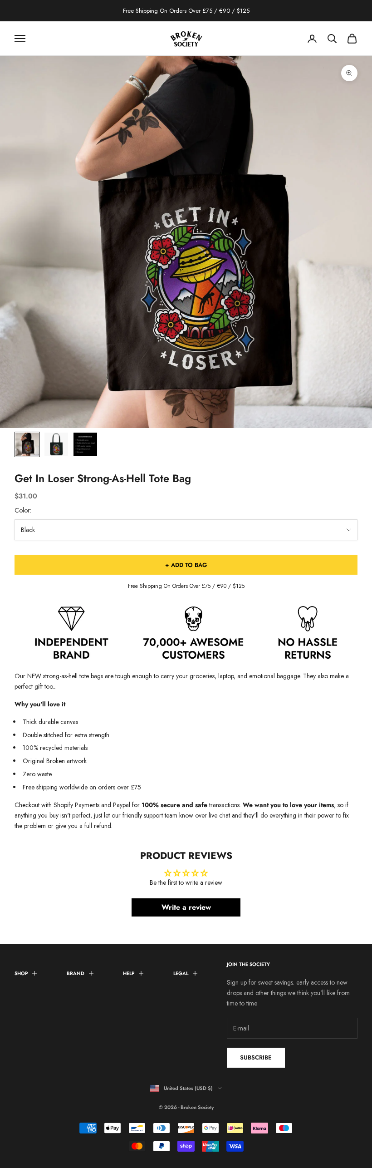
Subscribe (256, 1057)
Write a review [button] (186, 907)
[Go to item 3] (85, 444)
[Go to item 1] (27, 444)
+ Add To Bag (186, 565)
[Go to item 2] (56, 444)
